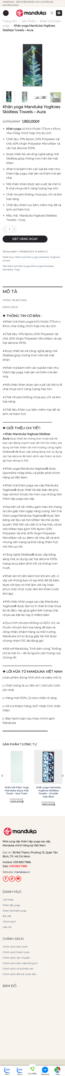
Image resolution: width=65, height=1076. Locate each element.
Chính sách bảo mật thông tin (20, 963)
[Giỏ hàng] (59, 13)
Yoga (17, 269)
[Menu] (6, 13)
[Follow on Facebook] (6, 879)
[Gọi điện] (32, 1069)
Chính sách (9, 921)
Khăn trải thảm (50, 1064)
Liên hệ (7, 927)
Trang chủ (10, 21)
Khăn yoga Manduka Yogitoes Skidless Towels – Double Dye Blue (48, 792)
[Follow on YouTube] (18, 879)
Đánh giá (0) (10, 307)
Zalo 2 (20, 1074)
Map (58, 1074)
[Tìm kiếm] (52, 13)
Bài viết (7, 916)
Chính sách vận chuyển (16, 957)
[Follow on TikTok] (12, 879)
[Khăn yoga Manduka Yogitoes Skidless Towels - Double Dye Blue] (48, 767)
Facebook (45, 1074)
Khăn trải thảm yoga (26, 257)
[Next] (57, 65)
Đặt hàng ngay (25, 239)
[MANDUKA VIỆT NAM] (31, 13)
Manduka (8, 269)
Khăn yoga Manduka (42, 266)
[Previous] (8, 65)
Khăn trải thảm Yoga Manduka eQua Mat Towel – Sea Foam (17, 790)
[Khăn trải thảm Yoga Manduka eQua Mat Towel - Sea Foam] (17, 767)
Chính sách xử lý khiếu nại (18, 968)
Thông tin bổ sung (15, 300)
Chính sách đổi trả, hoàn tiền (19, 974)
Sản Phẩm (28, 21)
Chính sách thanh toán (16, 952)
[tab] (32, 292)
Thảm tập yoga (11, 905)
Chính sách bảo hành (15, 946)
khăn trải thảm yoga (19, 266)
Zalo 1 (7, 1074)
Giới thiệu (8, 899)
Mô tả (10, 291)
